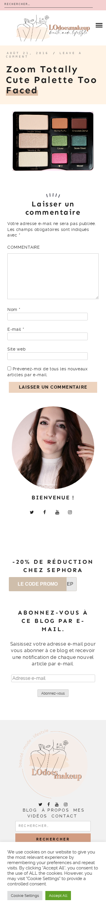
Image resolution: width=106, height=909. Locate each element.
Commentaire (23, 247)
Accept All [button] (58, 895)
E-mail (15, 329)
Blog (30, 810)
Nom (13, 309)
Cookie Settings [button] (25, 895)
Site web (16, 349)
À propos (55, 810)
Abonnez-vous (53, 693)
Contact (64, 816)
